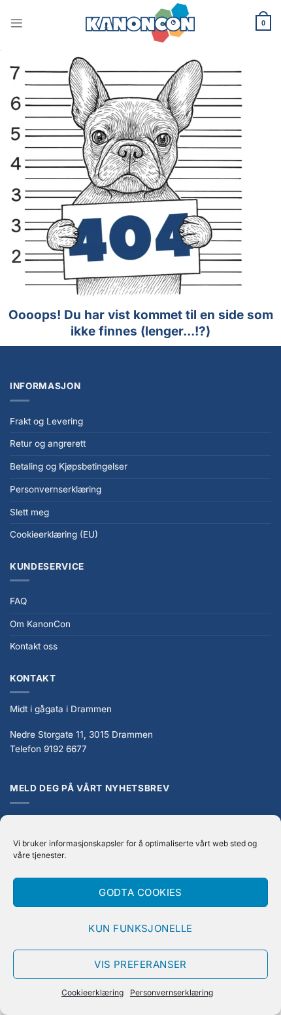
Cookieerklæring (92, 992)
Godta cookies (140, 892)
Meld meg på (140, 565)
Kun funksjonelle (140, 928)
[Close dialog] (265, 446)
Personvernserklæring (171, 992)
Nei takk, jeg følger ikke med (140, 601)
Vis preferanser (140, 964)
